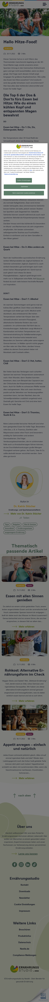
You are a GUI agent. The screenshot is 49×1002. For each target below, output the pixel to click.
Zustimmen (24, 187)
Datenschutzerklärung (11, 174)
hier (31, 170)
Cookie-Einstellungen (24, 180)
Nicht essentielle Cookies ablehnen (24, 193)
